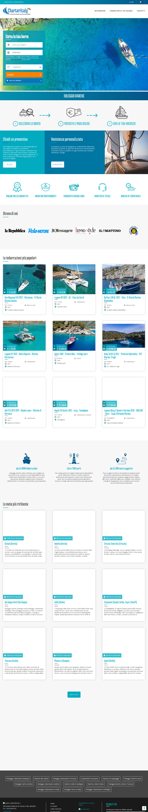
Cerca (10, 74)
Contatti (141, 11)
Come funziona (55, 809)
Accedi (131, 2)
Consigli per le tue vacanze (121, 11)
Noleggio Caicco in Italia (72, 789)
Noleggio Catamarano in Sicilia (48, 789)
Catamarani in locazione (89, 779)
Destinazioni (100, 11)
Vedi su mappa (15, 80)
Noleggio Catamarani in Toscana (64, 779)
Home (52, 804)
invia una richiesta (16, 59)
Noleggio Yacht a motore (24, 784)
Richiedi (9, 164)
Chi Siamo (53, 806)
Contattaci (58, 164)
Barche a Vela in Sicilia (95, 784)
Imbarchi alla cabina (41, 779)
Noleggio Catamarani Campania (18, 779)
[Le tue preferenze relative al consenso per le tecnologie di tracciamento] (144, 808)
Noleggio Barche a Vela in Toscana (120, 784)
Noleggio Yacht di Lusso (132, 779)
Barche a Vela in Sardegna (74, 784)
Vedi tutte (74, 695)
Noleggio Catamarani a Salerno (49, 784)
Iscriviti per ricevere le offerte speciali (119, 810)
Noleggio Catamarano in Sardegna (98, 789)
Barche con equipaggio (111, 779)
